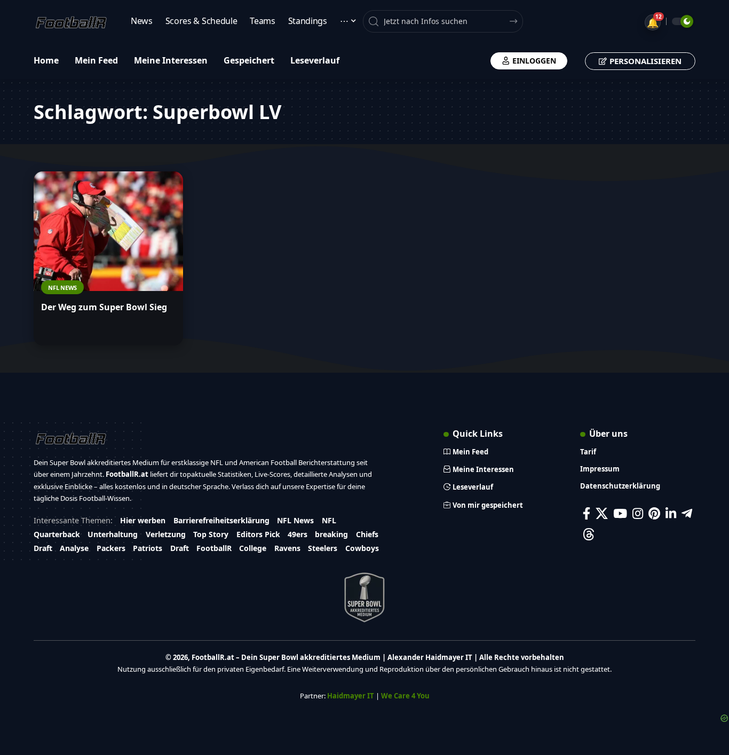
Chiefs (367, 534)
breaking (331, 534)
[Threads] (589, 534)
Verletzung (166, 534)
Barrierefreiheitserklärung (221, 520)
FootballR (214, 548)
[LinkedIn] (671, 513)
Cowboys (362, 548)
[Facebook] (586, 513)
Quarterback (57, 534)
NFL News (62, 288)
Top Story (210, 534)
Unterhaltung (113, 534)
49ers (297, 534)
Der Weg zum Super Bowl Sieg (104, 307)
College (252, 548)
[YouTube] (620, 513)
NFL (329, 520)
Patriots (147, 548)
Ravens (287, 548)
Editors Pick (258, 534)
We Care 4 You (405, 696)
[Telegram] (687, 513)
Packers (111, 548)
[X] (602, 513)
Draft (43, 548)
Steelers (322, 548)
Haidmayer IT (350, 696)
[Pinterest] (654, 513)
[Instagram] (638, 513)
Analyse (74, 548)
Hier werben (142, 520)
